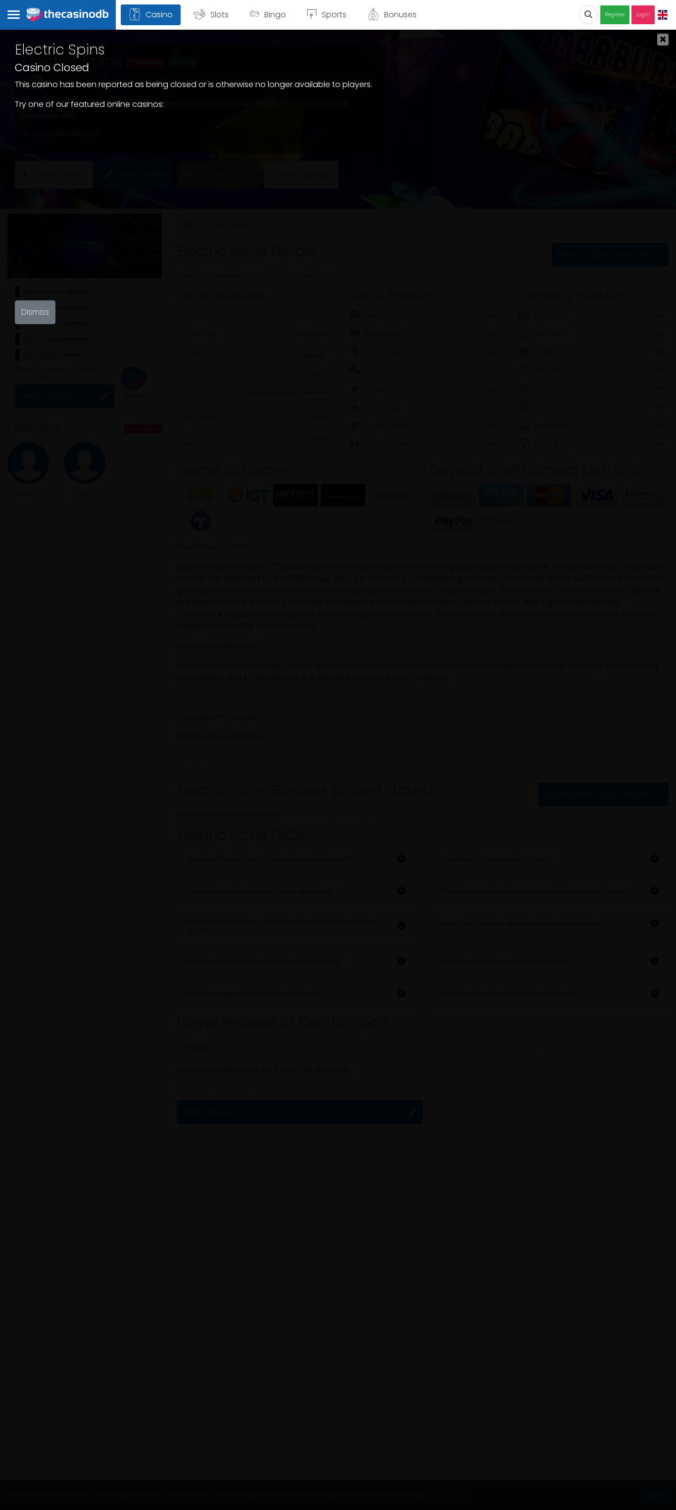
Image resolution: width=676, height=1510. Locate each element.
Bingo (275, 14)
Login (643, 14)
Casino (159, 14)
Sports (334, 14)
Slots (219, 14)
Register (615, 14)
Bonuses (400, 14)
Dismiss (35, 312)
